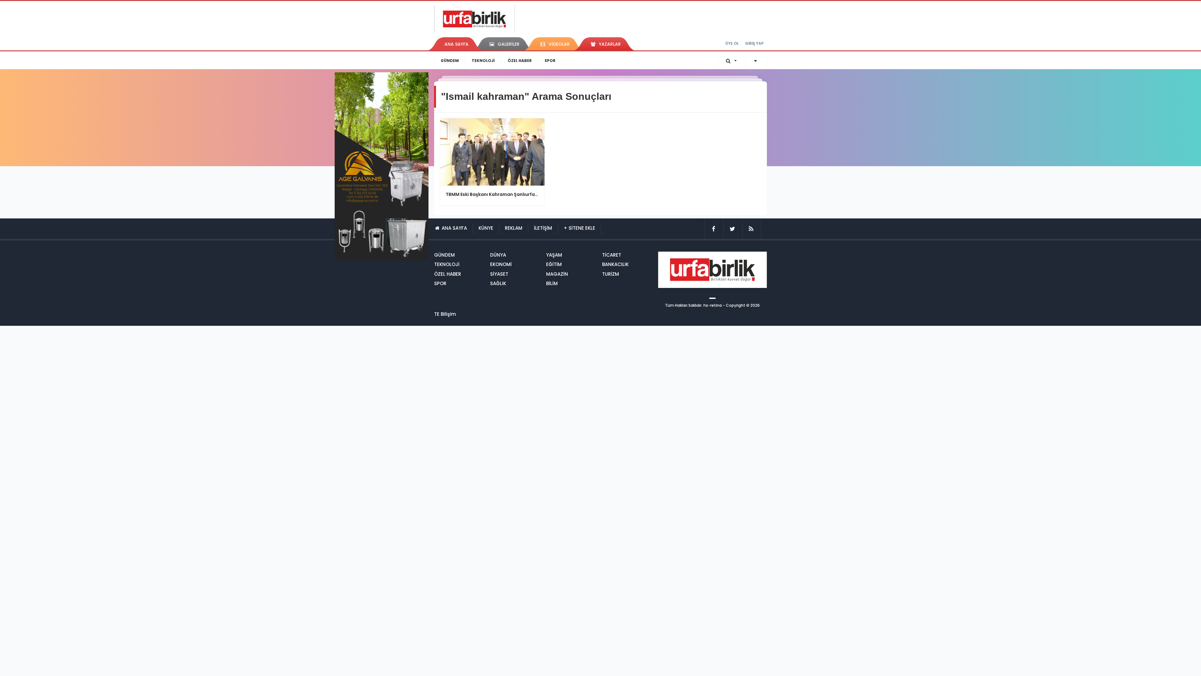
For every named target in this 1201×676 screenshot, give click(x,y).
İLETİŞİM (543, 228)
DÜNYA (498, 255)
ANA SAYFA (456, 44)
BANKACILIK (615, 264)
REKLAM (513, 228)
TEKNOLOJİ (483, 60)
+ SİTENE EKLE (579, 228)
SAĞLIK (498, 283)
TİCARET (611, 255)
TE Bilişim (445, 314)
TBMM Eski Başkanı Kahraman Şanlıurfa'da (492, 194)
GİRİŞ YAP (754, 43)
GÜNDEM (450, 60)
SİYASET (499, 274)
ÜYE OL (732, 43)
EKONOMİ (501, 264)
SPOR (550, 60)
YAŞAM (554, 255)
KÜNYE (486, 228)
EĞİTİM (554, 264)
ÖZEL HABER (520, 60)
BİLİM (552, 283)
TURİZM (610, 274)
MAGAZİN (557, 274)
